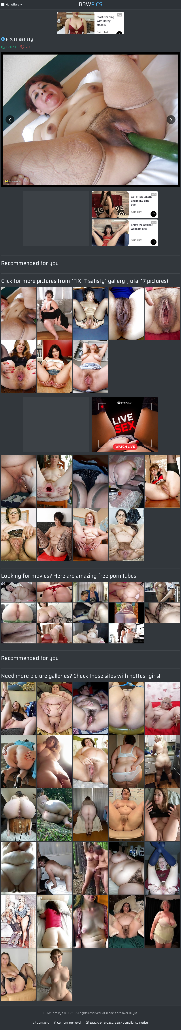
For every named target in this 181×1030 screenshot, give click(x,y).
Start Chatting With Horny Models (106, 21)
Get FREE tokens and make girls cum (142, 200)
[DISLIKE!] (22, 47)
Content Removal (69, 1022)
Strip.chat (102, 32)
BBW (90, 4)
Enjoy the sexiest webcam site (142, 226)
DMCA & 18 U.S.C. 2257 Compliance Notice (118, 1022)
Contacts (42, 1022)
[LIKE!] (3, 47)
